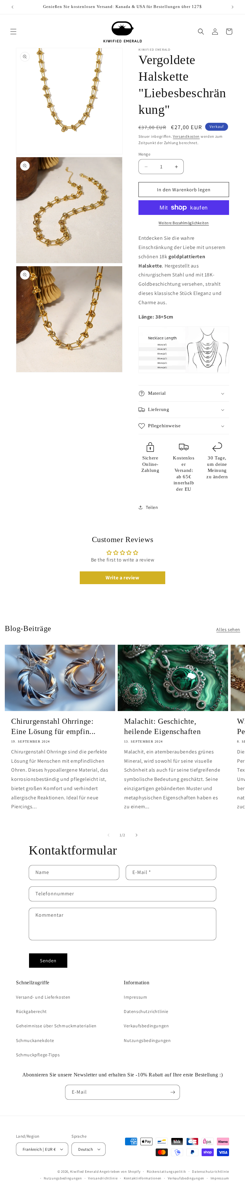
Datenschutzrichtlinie (146, 1011)
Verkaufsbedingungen (146, 1026)
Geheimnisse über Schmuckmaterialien (56, 1026)
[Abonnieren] (173, 1092)
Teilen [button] (152, 507)
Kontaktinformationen (142, 1178)
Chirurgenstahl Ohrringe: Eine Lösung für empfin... (53, 726)
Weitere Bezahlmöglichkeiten (184, 222)
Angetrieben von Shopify (120, 1171)
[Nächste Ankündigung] (233, 7)
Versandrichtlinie (102, 1178)
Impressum (135, 997)
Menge (144, 154)
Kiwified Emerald (84, 1171)
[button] (13, 32)
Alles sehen (228, 629)
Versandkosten (186, 136)
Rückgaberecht (31, 1011)
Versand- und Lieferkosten (43, 997)
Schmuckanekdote (35, 1040)
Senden (48, 961)
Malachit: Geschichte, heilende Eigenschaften (162, 726)
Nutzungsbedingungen (147, 1040)
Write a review (122, 577)
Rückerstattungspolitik (166, 1171)
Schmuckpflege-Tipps (38, 1055)
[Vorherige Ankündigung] (12, 7)
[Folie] (108, 835)
